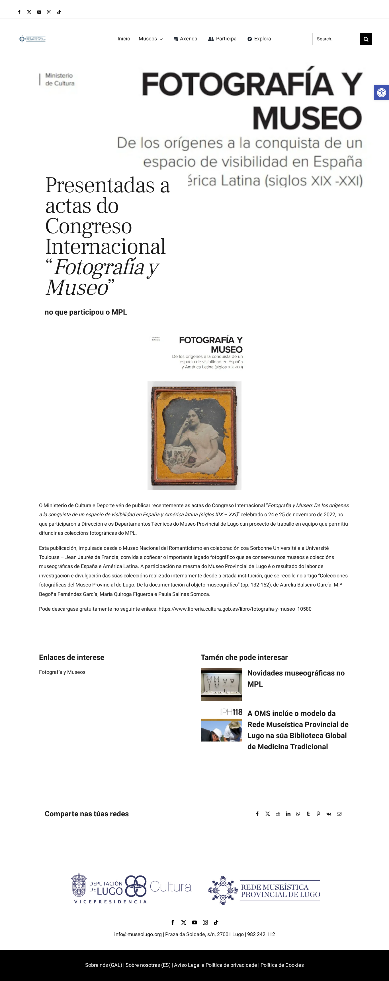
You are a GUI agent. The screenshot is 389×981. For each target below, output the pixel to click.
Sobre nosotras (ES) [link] (148, 965)
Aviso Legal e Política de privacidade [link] (215, 965)
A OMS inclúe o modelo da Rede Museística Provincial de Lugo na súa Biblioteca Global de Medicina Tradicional (298, 730)
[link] (381, 92)
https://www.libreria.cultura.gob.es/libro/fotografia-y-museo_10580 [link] (235, 609)
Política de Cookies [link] (282, 965)
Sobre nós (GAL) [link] (103, 965)
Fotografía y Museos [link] (62, 672)
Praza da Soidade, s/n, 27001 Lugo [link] (204, 934)
